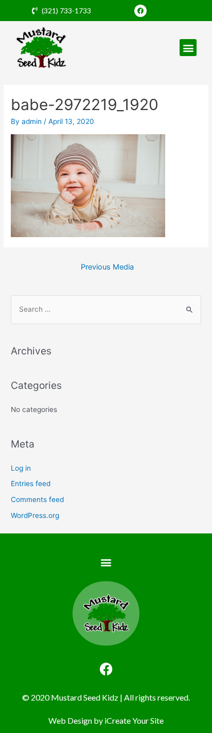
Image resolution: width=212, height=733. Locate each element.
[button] (188, 47)
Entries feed (30, 483)
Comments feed (37, 499)
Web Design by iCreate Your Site (106, 720)
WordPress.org (35, 515)
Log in (21, 468)
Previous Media (107, 267)
